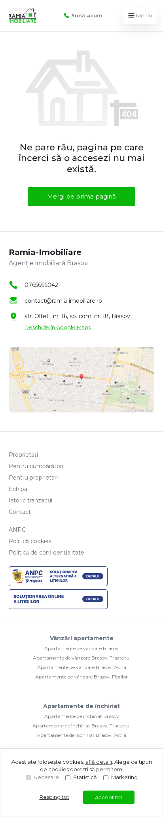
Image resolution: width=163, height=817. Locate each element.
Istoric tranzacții (30, 500)
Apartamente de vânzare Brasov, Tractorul (82, 658)
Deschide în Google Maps (58, 327)
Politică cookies (30, 541)
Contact (20, 511)
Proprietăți (23, 454)
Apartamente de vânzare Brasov (81, 648)
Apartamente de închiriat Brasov (81, 716)
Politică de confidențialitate (46, 552)
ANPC (17, 529)
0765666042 (41, 285)
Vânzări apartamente (82, 638)
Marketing (124, 777)
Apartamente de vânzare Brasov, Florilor (81, 677)
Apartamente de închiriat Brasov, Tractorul (81, 726)
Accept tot (109, 797)
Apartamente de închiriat (81, 706)
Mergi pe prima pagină (81, 196)
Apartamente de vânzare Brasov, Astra (81, 667)
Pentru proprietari (33, 477)
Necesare (46, 777)
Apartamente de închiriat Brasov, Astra (81, 735)
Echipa (18, 489)
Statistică (85, 777)
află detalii (98, 762)
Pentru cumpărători (36, 466)
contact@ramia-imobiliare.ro (63, 300)
